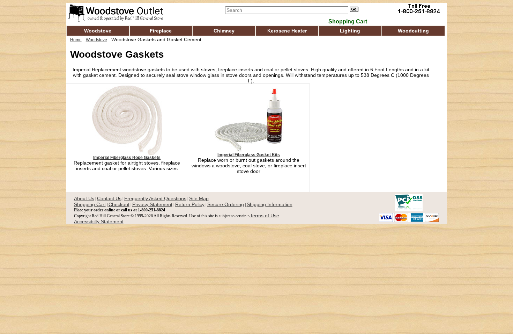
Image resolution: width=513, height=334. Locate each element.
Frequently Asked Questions (155, 198)
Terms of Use (264, 215)
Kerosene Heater (287, 31)
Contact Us (109, 198)
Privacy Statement (152, 204)
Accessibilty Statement (99, 221)
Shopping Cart (90, 204)
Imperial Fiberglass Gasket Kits (248, 154)
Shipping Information (269, 204)
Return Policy (190, 204)
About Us (84, 198)
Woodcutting (413, 31)
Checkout (119, 204)
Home (76, 39)
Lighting (350, 31)
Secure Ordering (225, 204)
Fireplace (161, 31)
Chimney (224, 31)
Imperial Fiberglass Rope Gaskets (127, 157)
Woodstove (97, 31)
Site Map (199, 198)
